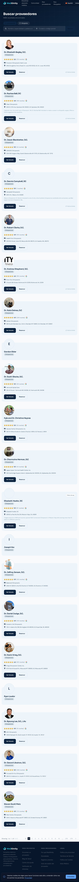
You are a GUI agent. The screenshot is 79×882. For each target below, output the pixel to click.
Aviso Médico (64, 864)
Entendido (70, 877)
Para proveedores (46, 3)
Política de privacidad (67, 852)
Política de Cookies (66, 860)
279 (71, 839)
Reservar (22, 72)
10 (59, 839)
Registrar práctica (47, 860)
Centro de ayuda (28, 862)
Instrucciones (71, 72)
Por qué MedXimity (47, 852)
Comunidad (35, 3)
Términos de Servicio (67, 856)
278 (66, 839)
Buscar (70, 29)
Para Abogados (57, 3)
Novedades (45, 856)
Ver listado (10, 72)
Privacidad (28, 878)
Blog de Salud (26, 859)
